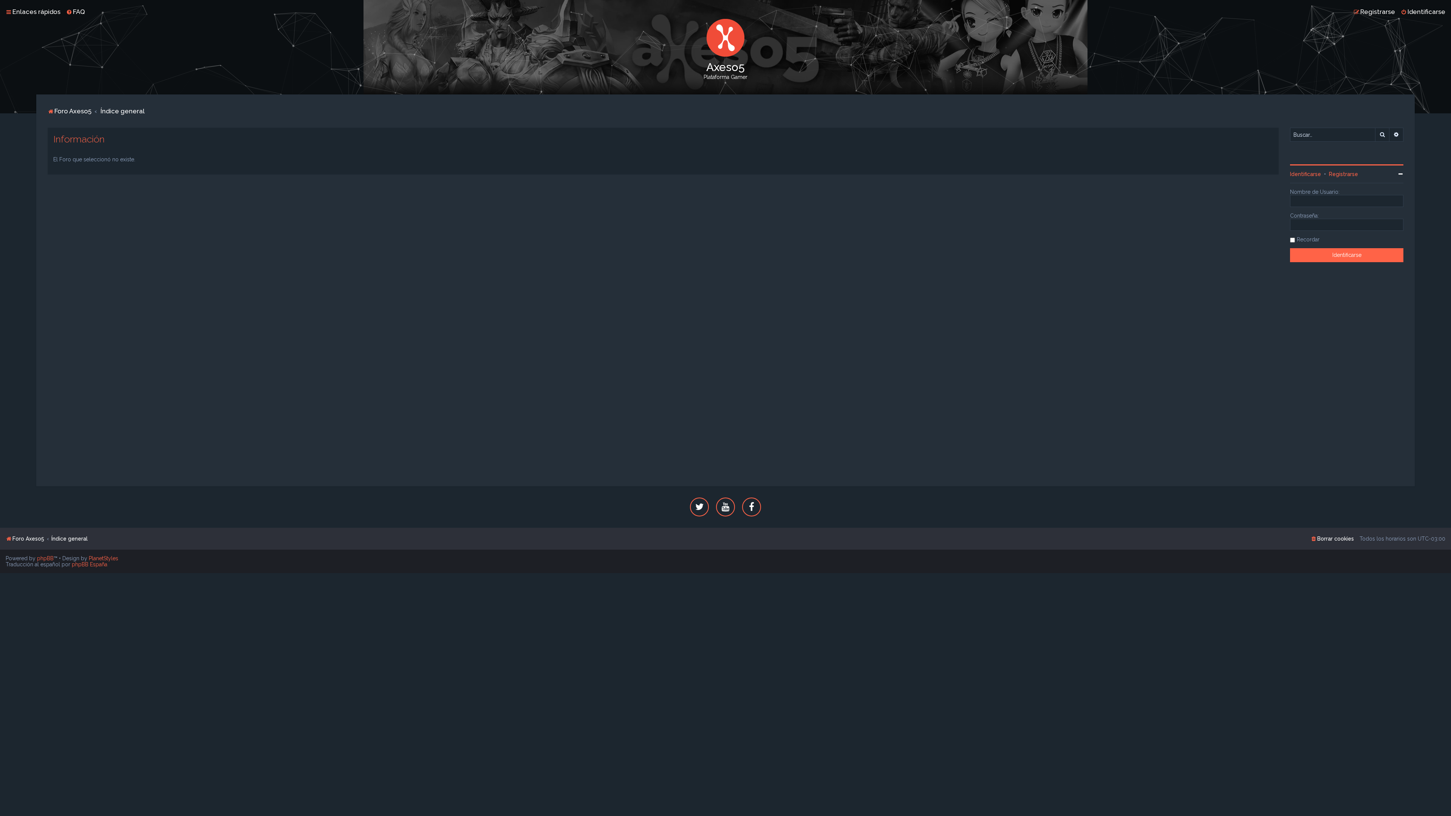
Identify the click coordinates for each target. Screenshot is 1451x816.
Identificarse (1305, 174)
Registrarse (1343, 174)
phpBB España (89, 564)
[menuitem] (75, 11)
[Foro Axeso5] (725, 38)
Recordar (1308, 239)
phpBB (45, 558)
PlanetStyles (103, 558)
